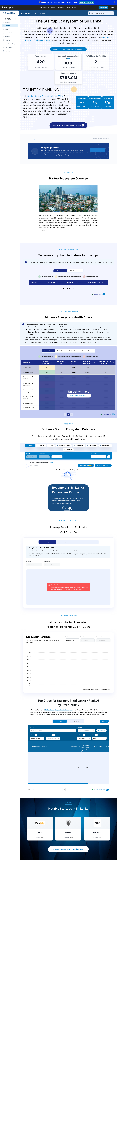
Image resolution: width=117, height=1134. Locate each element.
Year (93, 735)
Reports (53, 7)
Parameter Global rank (47, 362)
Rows (29, 786)
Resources (61, 7)
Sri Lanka (41, 13)
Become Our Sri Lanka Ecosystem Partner (67, 125)
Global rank (52, 282)
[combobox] (101, 13)
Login (112, 7)
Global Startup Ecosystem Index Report (58, 710)
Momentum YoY (72, 282)
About (68, 7)
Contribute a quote (97, 150)
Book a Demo (103, 7)
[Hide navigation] (17, 19)
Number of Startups (95, 282)
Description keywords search (39, 462)
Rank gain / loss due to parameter (106, 362)
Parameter (27, 362)
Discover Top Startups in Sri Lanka (67, 849)
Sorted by (80, 727)
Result (73, 362)
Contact (74, 7)
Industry (34, 282)
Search (32, 727)
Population (79, 735)
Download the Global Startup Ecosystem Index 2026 (67, 49)
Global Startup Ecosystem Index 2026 (45, 96)
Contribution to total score (88, 362)
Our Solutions (44, 7)
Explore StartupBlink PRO (77, 396)
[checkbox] (74, 363)
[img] (75, 73)
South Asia (28, 13)
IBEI (68, 59)
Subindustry (49, 735)
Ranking (67, 637)
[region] (68, 474)
